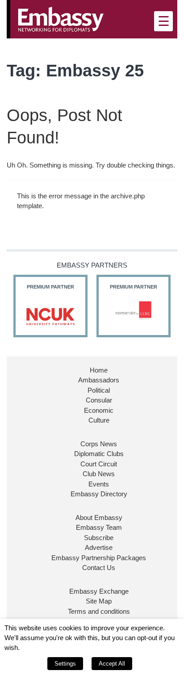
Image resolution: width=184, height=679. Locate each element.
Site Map (99, 601)
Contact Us (98, 567)
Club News (99, 474)
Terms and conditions (99, 611)
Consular (99, 400)
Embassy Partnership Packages (98, 558)
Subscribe (98, 537)
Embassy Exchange (99, 591)
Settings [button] (65, 663)
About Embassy (98, 517)
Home (99, 370)
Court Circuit (98, 464)
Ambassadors (98, 380)
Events (98, 484)
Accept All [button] (112, 663)
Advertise (99, 547)
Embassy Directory (99, 494)
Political (99, 390)
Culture (98, 420)
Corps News (98, 444)
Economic (98, 410)
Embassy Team (99, 527)
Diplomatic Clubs (99, 453)
